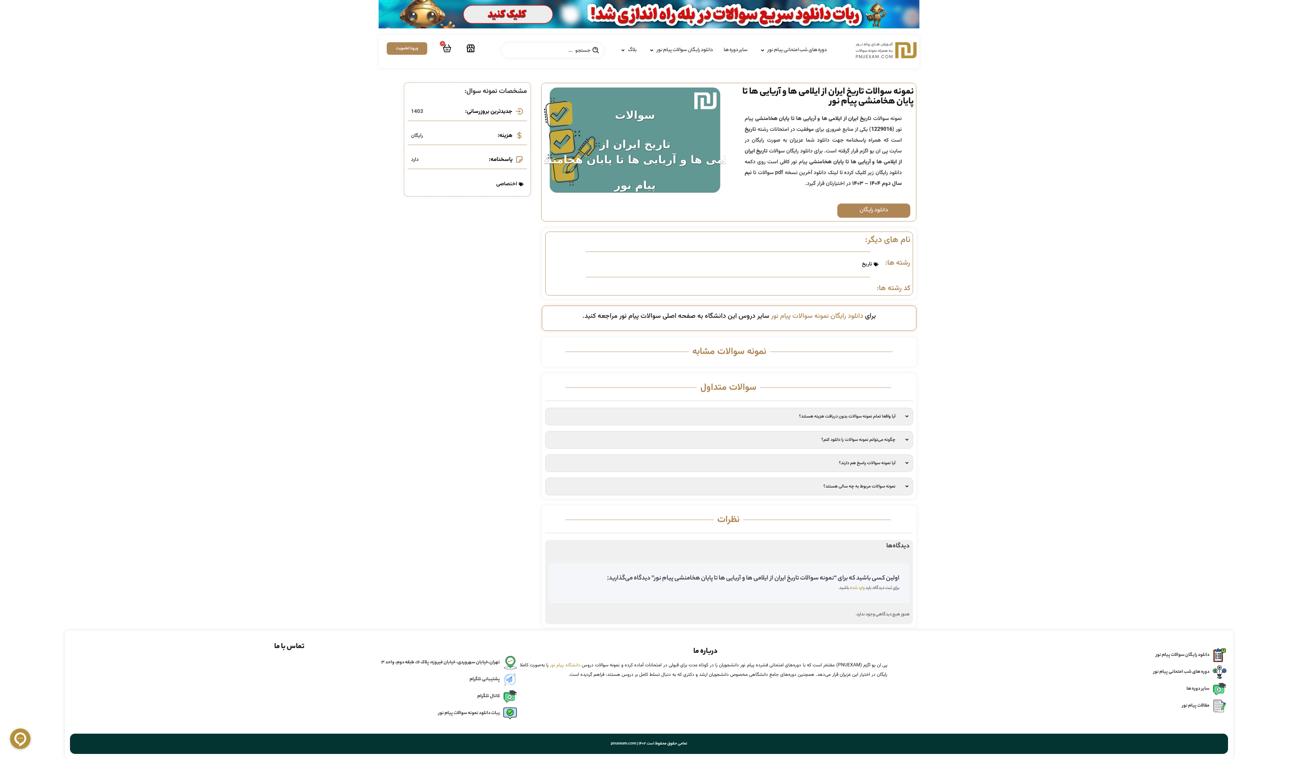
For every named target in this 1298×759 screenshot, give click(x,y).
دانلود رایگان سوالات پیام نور (1182, 655)
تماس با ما (289, 647)
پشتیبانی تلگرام (485, 679)
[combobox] (552, 50)
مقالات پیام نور (1195, 706)
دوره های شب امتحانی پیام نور (1181, 672)
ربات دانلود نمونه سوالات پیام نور (469, 713)
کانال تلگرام (488, 696)
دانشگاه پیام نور (565, 665)
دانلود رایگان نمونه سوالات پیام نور (817, 316)
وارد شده (857, 588)
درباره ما (705, 651)
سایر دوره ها (1197, 689)
